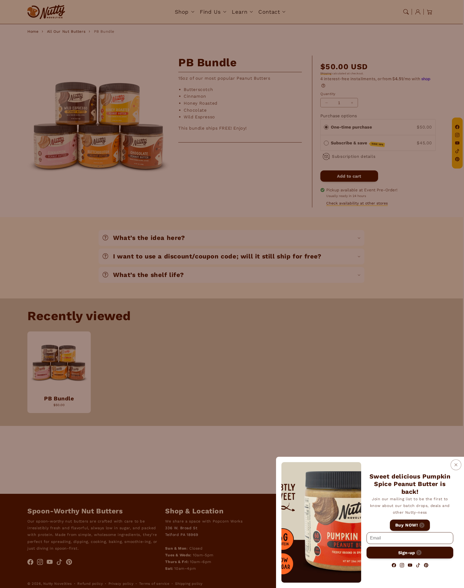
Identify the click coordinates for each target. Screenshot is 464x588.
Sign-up (406, 552)
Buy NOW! (406, 525)
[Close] (456, 464)
